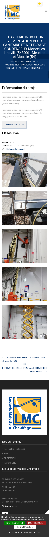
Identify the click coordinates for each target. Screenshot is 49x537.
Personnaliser (25, 527)
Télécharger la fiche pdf (14, 149)
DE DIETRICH (10, 458)
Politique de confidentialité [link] (24, 532)
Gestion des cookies (11, 502)
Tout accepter (15, 523)
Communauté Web (29, 502)
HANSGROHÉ (10, 463)
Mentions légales (9, 498)
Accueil (13, 61)
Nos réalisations (28, 61)
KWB (6, 453)
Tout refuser (36, 523)
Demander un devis (14, 125)
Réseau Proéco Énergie (14, 449)
